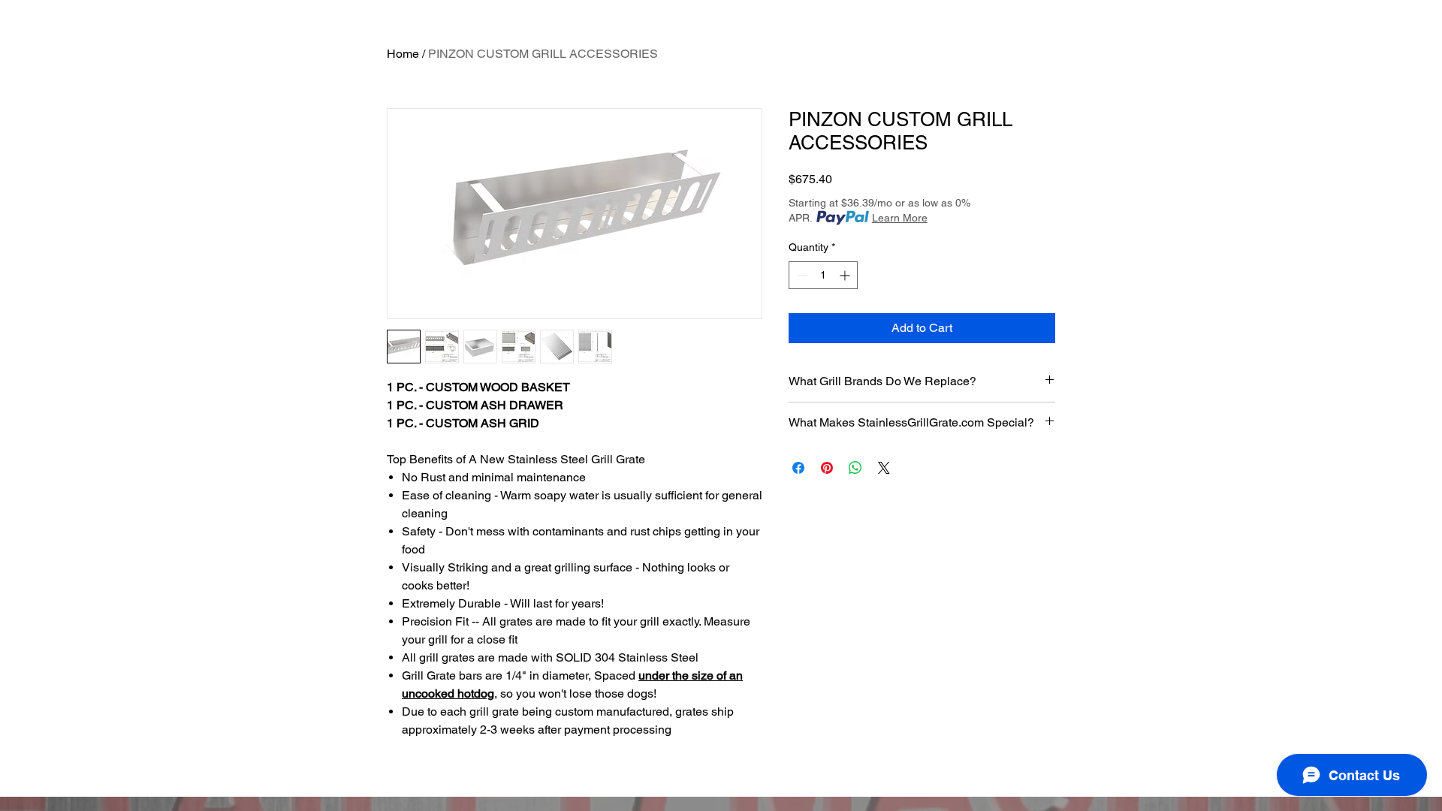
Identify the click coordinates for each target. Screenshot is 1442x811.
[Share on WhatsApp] (855, 468)
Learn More (900, 218)
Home (403, 54)
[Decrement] (800, 275)
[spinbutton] (823, 275)
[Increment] (846, 275)
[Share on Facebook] (798, 468)
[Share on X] (884, 468)
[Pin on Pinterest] (827, 468)
